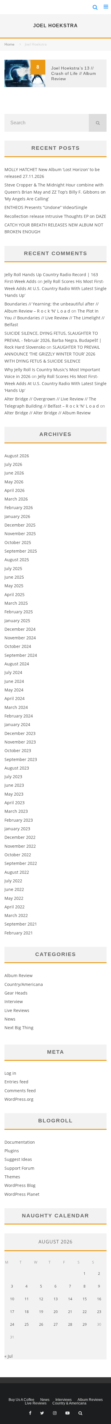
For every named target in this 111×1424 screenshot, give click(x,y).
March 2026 (16, 499)
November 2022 (20, 846)
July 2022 (13, 881)
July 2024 (13, 672)
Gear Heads (16, 993)
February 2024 (18, 716)
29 (85, 1324)
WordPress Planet (21, 1194)
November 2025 (20, 533)
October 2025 (17, 542)
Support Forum (19, 1168)
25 (27, 1324)
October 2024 (17, 646)
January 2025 (17, 620)
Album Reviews (90, 1400)
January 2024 (17, 724)
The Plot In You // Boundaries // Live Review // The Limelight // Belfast (54, 318)
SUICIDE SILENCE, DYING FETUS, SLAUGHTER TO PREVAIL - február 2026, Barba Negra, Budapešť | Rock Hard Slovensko (53, 340)
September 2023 (20, 759)
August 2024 (16, 664)
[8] (24, 85)
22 (85, 1311)
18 (27, 1311)
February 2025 (18, 611)
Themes (12, 1177)
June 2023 (14, 785)
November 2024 (20, 638)
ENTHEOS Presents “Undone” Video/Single (45, 207)
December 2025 (20, 525)
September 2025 (20, 551)
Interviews (63, 1400)
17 (12, 1311)
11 (27, 1298)
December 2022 (20, 837)
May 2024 (13, 690)
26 (41, 1324)
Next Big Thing (18, 1027)
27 (56, 1324)
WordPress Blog (20, 1185)
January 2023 (17, 828)
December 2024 (20, 629)
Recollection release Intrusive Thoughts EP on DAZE (55, 216)
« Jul (8, 1356)
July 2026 (13, 464)
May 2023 (13, 794)
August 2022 (16, 872)
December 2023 (20, 733)
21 (70, 1311)
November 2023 (20, 742)
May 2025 (13, 585)
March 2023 (16, 811)
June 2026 (14, 473)
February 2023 (18, 820)
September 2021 (20, 924)
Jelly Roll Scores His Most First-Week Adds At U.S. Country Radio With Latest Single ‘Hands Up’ (55, 288)
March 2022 (16, 915)
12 (41, 1298)
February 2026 (18, 507)
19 (41, 1311)
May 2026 (13, 482)
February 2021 (18, 933)
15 (85, 1298)
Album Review (18, 975)
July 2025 (13, 568)
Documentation (19, 1142)
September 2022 (20, 863)
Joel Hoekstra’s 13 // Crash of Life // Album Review (73, 73)
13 (56, 1298)
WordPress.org (18, 1099)
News (9, 1019)
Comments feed (20, 1090)
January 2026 (17, 516)
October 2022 (17, 854)
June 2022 (14, 889)
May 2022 (13, 898)
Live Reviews (16, 1010)
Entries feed (16, 1082)
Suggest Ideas (18, 1159)
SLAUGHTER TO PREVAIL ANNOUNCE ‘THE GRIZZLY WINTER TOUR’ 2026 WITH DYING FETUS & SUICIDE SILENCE (52, 354)
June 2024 (14, 681)
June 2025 (14, 577)
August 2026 (16, 455)
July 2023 (13, 776)
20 (56, 1311)
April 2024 (14, 698)
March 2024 (16, 707)
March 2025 (16, 603)
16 (99, 1298)
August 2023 (16, 768)
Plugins (11, 1150)
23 (99, 1311)
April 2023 (14, 802)
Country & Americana (69, 1403)
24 (12, 1324)
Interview (13, 1001)
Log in (10, 1073)
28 (70, 1324)
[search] (98, 123)
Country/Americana (23, 984)
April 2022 (14, 907)
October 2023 (17, 750)
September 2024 (20, 655)
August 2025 (16, 559)
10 (12, 1298)
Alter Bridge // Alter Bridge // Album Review (47, 413)
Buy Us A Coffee (21, 1400)
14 (70, 1298)
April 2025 (14, 594)
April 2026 (14, 490)
